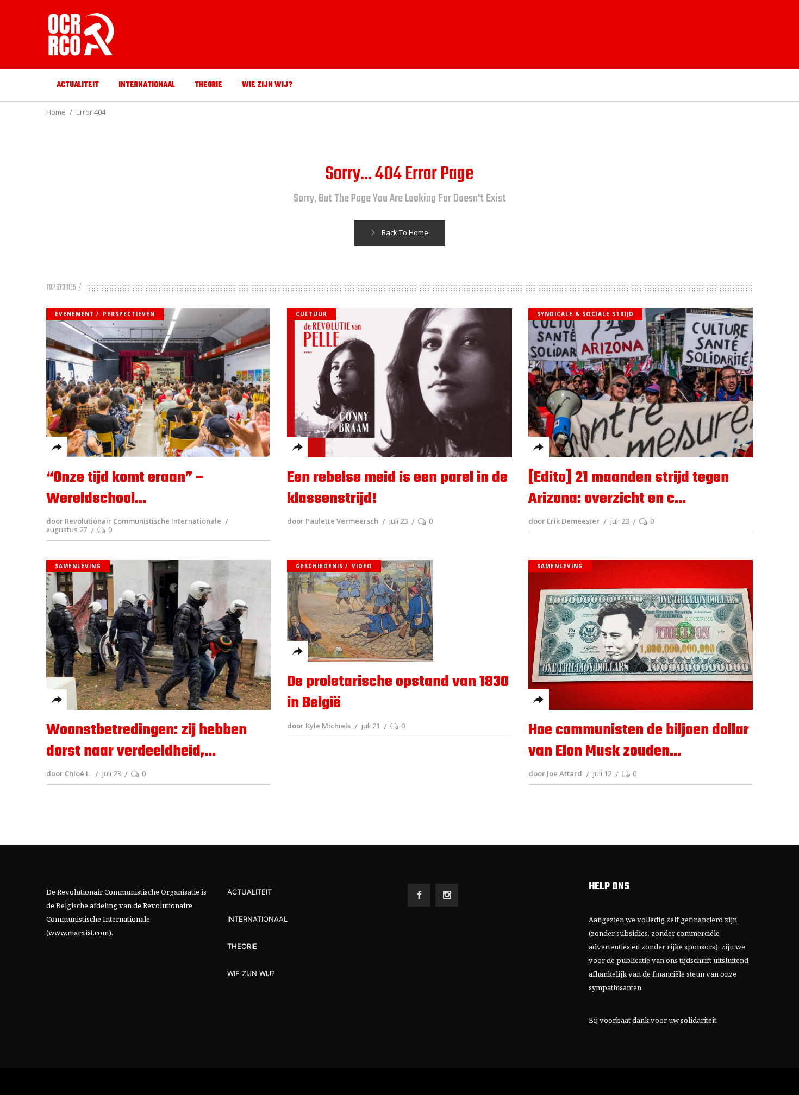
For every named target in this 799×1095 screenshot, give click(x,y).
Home (56, 112)
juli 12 (601, 773)
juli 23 (398, 521)
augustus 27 (66, 529)
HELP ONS (609, 887)
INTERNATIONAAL (257, 919)
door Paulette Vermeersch (332, 521)
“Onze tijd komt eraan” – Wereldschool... (125, 488)
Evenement (74, 314)
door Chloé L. (68, 773)
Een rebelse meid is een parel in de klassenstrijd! (397, 488)
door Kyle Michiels (319, 726)
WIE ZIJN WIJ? (251, 973)
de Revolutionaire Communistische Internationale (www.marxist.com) (119, 919)
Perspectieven (129, 314)
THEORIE (242, 946)
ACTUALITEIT (249, 892)
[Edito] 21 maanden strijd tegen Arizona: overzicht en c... (628, 488)
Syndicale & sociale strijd (585, 314)
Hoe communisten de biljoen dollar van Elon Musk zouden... (638, 741)
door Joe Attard (555, 773)
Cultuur (311, 314)
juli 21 (370, 726)
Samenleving (78, 566)
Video (362, 566)
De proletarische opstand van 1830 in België (398, 692)
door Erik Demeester (564, 521)
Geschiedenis (319, 566)
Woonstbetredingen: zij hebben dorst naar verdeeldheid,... (146, 741)
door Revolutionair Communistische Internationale (133, 521)
